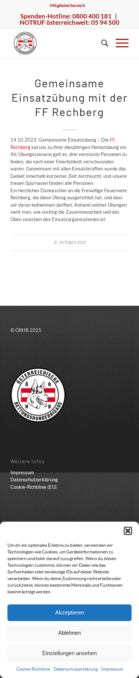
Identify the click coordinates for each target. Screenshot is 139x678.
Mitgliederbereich (67, 5)
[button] (128, 531)
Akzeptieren (69, 612)
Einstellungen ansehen (69, 653)
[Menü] (118, 43)
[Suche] (101, 43)
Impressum (112, 669)
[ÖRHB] (57, 43)
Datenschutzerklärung (75, 669)
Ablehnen (69, 633)
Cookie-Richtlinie (33, 669)
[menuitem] (67, 5)
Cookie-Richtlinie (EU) (33, 487)
